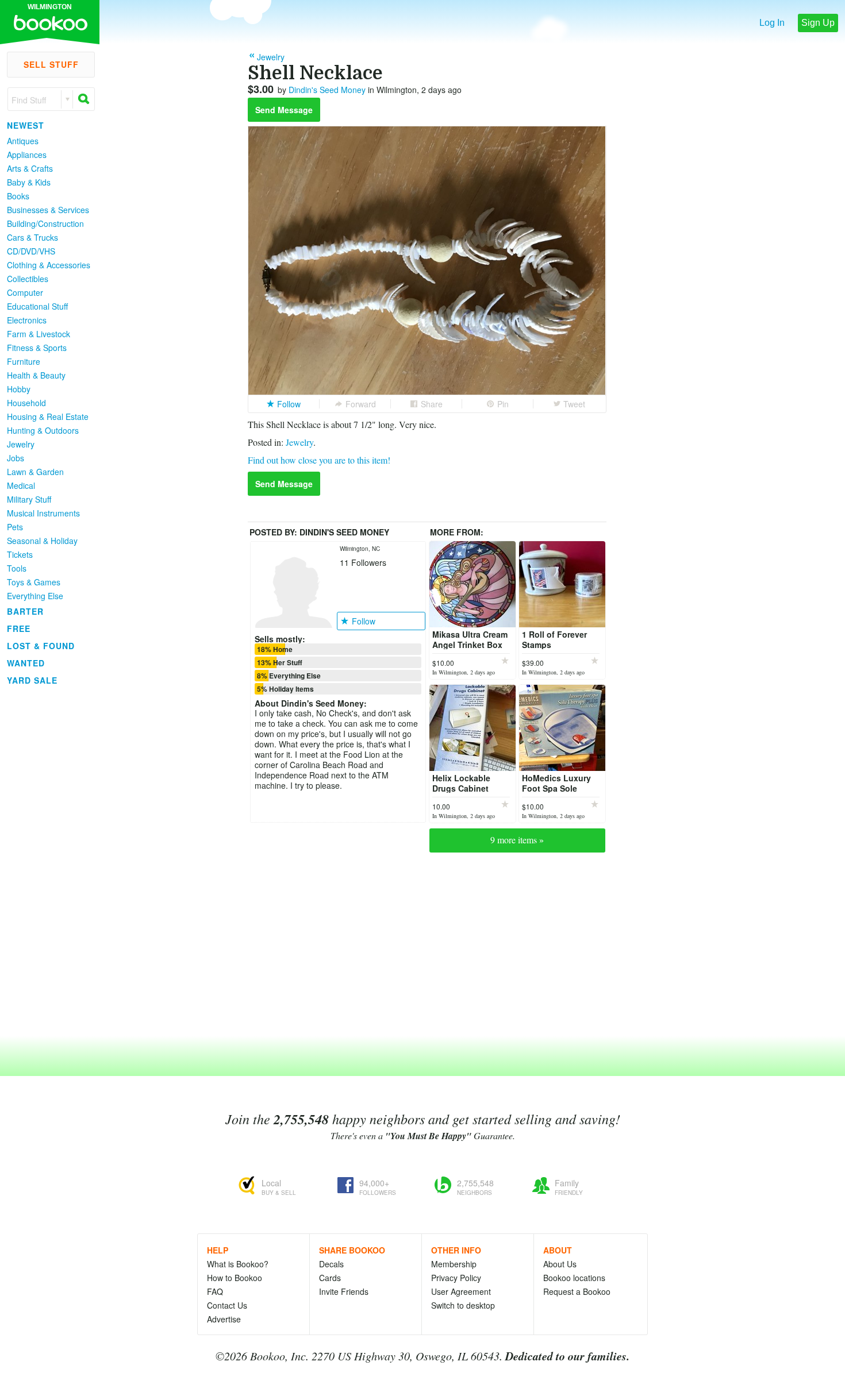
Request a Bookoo (576, 1291)
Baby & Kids (29, 182)
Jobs (15, 458)
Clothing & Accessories (48, 265)
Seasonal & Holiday (42, 540)
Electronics (27, 320)
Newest (25, 125)
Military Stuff (29, 499)
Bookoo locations (574, 1277)
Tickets (20, 554)
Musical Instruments (43, 513)
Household (26, 402)
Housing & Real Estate (48, 416)
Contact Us (227, 1305)
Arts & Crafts (30, 168)
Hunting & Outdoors (43, 430)
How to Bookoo (234, 1277)
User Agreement (461, 1291)
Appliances (27, 154)
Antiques (23, 140)
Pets (15, 527)
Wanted (26, 663)
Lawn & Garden (35, 471)
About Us (560, 1264)
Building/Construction (45, 223)
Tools (16, 568)
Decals (331, 1264)
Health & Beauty (36, 375)
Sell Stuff (51, 64)
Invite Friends (343, 1291)
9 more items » (517, 840)
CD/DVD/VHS (31, 251)
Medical (21, 485)
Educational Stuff (37, 306)
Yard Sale (32, 680)
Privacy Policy (456, 1277)
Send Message (284, 109)
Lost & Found (41, 645)
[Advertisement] (46, 861)
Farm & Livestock (38, 334)
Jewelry (20, 444)
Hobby (18, 389)
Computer (25, 292)
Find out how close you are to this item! (319, 460)
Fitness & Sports (37, 347)
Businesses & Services (48, 209)
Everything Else (35, 595)
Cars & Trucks (32, 237)
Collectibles (27, 278)
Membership (454, 1264)
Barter (25, 611)
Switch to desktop (463, 1305)
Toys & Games (33, 582)
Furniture (23, 361)
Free (18, 628)
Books (18, 196)
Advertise (224, 1319)
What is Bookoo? (237, 1264)
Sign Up (818, 23)
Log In (772, 23)
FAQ (215, 1291)
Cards (330, 1277)
